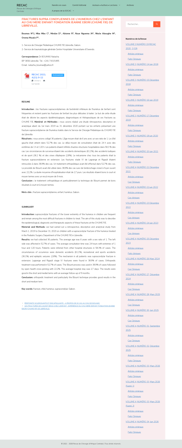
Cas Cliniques (134, 182)
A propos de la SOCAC (61, 11)
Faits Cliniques (134, 59)
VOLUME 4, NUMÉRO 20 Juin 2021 (142, 151)
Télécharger (58, 75)
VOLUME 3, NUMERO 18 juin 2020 (142, 135)
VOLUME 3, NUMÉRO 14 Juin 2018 (142, 64)
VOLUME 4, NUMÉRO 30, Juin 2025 (142, 310)
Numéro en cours (59, 5)
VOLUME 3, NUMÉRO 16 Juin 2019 (142, 100)
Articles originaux (135, 53)
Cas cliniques (134, 197)
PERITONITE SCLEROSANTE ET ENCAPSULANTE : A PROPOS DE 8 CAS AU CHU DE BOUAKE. (62, 303)
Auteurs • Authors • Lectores (104, 5)
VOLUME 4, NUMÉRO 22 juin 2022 (142, 187)
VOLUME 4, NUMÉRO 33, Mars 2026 (143, 366)
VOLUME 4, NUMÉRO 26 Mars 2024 (143, 258)
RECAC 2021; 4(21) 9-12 (39, 76)
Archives (130, 5)
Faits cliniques (134, 253)
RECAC (22, 5)
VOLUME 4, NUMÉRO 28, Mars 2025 (143, 294)
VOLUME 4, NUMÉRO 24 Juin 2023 (142, 223)
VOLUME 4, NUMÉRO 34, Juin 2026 (142, 421)
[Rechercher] (156, 24)
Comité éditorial (79, 5)
